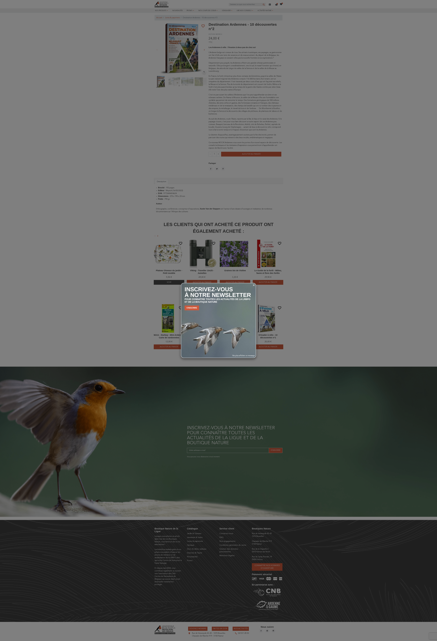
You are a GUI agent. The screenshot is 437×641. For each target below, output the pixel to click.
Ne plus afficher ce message (243, 356)
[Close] (254, 285)
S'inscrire (192, 308)
